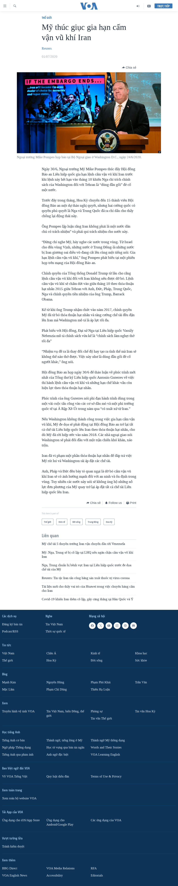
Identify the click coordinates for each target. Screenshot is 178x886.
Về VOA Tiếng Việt (14, 776)
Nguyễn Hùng (55, 682)
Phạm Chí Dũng (56, 689)
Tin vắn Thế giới (101, 718)
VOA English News (14, 875)
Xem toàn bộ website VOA (19, 798)
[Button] (129, 67)
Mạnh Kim (9, 682)
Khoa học (141, 653)
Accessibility (54, 875)
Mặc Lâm (8, 689)
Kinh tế (95, 653)
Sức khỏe (141, 660)
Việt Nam (8, 653)
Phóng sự (97, 711)
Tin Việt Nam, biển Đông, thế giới (65, 713)
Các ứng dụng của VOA (106, 820)
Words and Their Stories (106, 747)
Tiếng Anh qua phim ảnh (17, 754)
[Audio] (138, 6)
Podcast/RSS (10, 631)
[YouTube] (149, 6)
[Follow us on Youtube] (109, 625)
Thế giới (47, 18)
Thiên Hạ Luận (100, 689)
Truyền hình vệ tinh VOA (18, 711)
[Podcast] (125, 625)
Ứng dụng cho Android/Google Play (59, 822)
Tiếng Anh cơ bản (13, 740)
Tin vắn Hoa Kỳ (145, 711)
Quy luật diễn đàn (57, 776)
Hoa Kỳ (51, 660)
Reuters (47, 48)
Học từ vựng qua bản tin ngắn (65, 747)
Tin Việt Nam (54, 624)
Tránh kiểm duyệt (13, 846)
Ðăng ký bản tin (12, 624)
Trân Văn (141, 682)
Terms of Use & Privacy (106, 776)
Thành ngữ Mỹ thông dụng (108, 740)
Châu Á (51, 653)
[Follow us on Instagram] (117, 625)
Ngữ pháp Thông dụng (16, 747)
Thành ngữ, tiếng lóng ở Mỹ (64, 740)
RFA (94, 868)
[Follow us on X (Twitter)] (100, 625)
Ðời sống (96, 660)
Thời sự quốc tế (56, 631)
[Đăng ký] (133, 625)
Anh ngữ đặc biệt (57, 754)
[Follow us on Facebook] (92, 625)
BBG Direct (9, 868)
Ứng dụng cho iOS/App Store (21, 820)
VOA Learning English (105, 754)
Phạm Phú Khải (101, 682)
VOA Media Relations (60, 868)
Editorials (97, 875)
